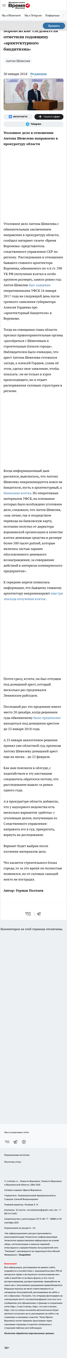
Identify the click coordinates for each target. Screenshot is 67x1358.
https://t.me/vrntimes (20, 1306)
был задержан (39, 285)
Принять (54, 25)
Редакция (38, 74)
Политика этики (12, 1161)
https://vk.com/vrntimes (44, 1306)
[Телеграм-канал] (33, 124)
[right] (63, 16)
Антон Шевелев (18, 61)
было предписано (47, 718)
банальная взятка (17, 493)
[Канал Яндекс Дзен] (48, 117)
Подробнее (25, 1254)
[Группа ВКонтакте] (18, 117)
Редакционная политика (16, 1155)
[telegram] (40, 913)
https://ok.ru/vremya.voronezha (20, 1310)
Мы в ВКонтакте (11, 15)
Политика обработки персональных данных (29, 1333)
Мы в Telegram (33, 15)
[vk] (28, 913)
